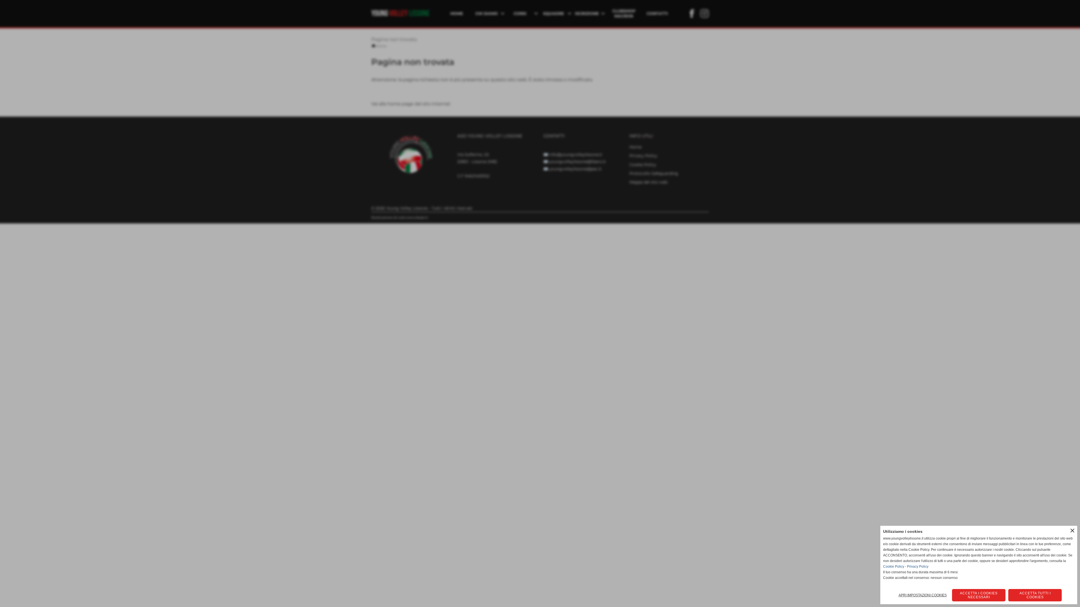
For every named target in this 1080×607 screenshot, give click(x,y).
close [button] (1072, 530)
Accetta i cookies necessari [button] (979, 595)
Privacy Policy (917, 567)
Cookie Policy (893, 567)
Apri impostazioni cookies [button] (923, 595)
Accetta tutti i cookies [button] (1035, 595)
